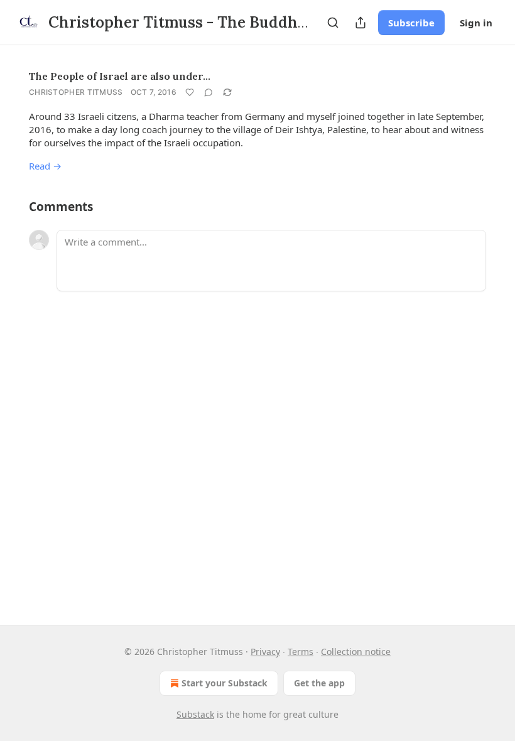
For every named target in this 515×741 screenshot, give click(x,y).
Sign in (476, 22)
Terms (300, 651)
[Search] (332, 22)
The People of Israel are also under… (119, 76)
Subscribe (411, 22)
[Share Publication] (360, 22)
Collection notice (356, 651)
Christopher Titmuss (76, 92)
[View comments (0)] (208, 92)
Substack (195, 714)
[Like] (190, 92)
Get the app (319, 683)
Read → (45, 166)
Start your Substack (225, 683)
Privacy (265, 651)
